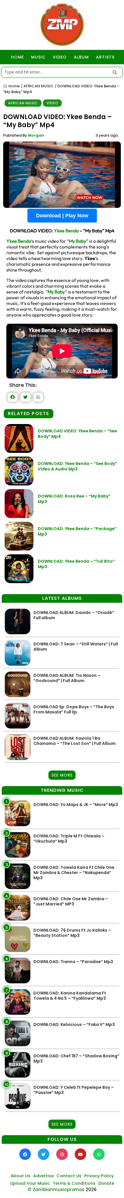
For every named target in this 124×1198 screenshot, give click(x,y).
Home (13, 86)
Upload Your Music (30, 1183)
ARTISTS (105, 57)
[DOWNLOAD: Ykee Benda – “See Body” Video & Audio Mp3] (19, 483)
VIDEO (60, 57)
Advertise (43, 1176)
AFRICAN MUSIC (38, 86)
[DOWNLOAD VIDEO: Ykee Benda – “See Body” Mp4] (19, 451)
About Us (20, 1176)
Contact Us (69, 1176)
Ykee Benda (66, 230)
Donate (106, 1183)
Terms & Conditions (74, 1183)
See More (62, 775)
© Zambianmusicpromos (56, 1189)
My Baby (77, 241)
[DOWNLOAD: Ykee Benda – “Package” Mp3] (19, 549)
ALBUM (81, 57)
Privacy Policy (99, 1176)
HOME (17, 57)
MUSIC (38, 57)
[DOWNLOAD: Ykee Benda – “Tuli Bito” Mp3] (19, 581)
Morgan (36, 135)
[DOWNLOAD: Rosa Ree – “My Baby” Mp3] (19, 516)
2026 (91, 1189)
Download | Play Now (62, 215)
